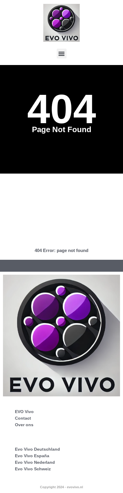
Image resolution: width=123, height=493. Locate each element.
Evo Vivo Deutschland (37, 449)
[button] (62, 53)
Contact (23, 418)
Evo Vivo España (32, 455)
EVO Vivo (24, 411)
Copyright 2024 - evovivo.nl (61, 487)
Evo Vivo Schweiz (33, 468)
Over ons (24, 424)
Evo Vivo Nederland (35, 462)
